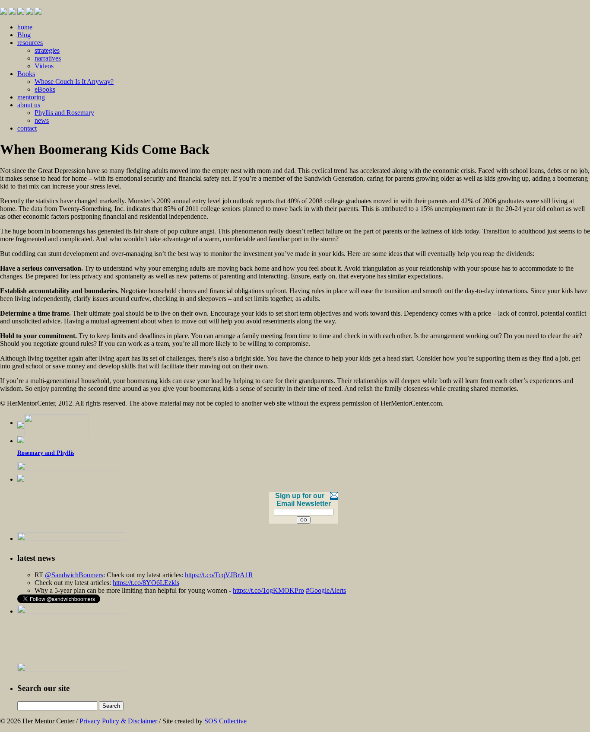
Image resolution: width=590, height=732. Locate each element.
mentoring (31, 97)
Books (26, 73)
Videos (44, 66)
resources (30, 42)
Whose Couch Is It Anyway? (74, 81)
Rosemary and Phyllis (45, 453)
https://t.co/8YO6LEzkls (146, 582)
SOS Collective (225, 721)
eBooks (45, 89)
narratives (48, 58)
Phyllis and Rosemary (64, 112)
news (42, 120)
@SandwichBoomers (74, 575)
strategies (47, 50)
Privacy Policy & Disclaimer (118, 721)
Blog (24, 34)
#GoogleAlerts (326, 590)
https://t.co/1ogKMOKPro (268, 590)
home (24, 27)
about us (28, 105)
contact (27, 128)
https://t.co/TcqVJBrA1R (219, 575)
